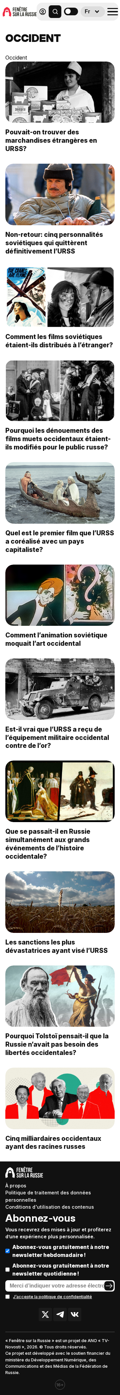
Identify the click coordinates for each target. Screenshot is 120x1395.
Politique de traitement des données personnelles (48, 1196)
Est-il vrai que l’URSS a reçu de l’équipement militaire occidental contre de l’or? (57, 737)
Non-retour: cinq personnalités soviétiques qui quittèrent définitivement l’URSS (54, 243)
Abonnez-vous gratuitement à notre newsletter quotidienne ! (60, 1269)
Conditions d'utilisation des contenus (49, 1207)
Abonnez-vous (40, 1218)
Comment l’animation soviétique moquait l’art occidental (56, 639)
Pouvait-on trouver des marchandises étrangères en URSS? (51, 140)
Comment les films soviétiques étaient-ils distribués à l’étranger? (59, 341)
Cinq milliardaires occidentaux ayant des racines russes (53, 1142)
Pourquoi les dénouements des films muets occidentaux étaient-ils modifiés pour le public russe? (58, 439)
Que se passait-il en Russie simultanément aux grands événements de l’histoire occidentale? (47, 843)
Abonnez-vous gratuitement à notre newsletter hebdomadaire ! (60, 1251)
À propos (15, 1185)
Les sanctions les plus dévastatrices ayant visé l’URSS (56, 946)
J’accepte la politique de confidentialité (52, 1296)
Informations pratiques (79, 28)
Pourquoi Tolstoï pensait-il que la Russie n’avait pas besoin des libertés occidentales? (57, 1044)
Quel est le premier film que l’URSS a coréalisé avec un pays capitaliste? (59, 541)
